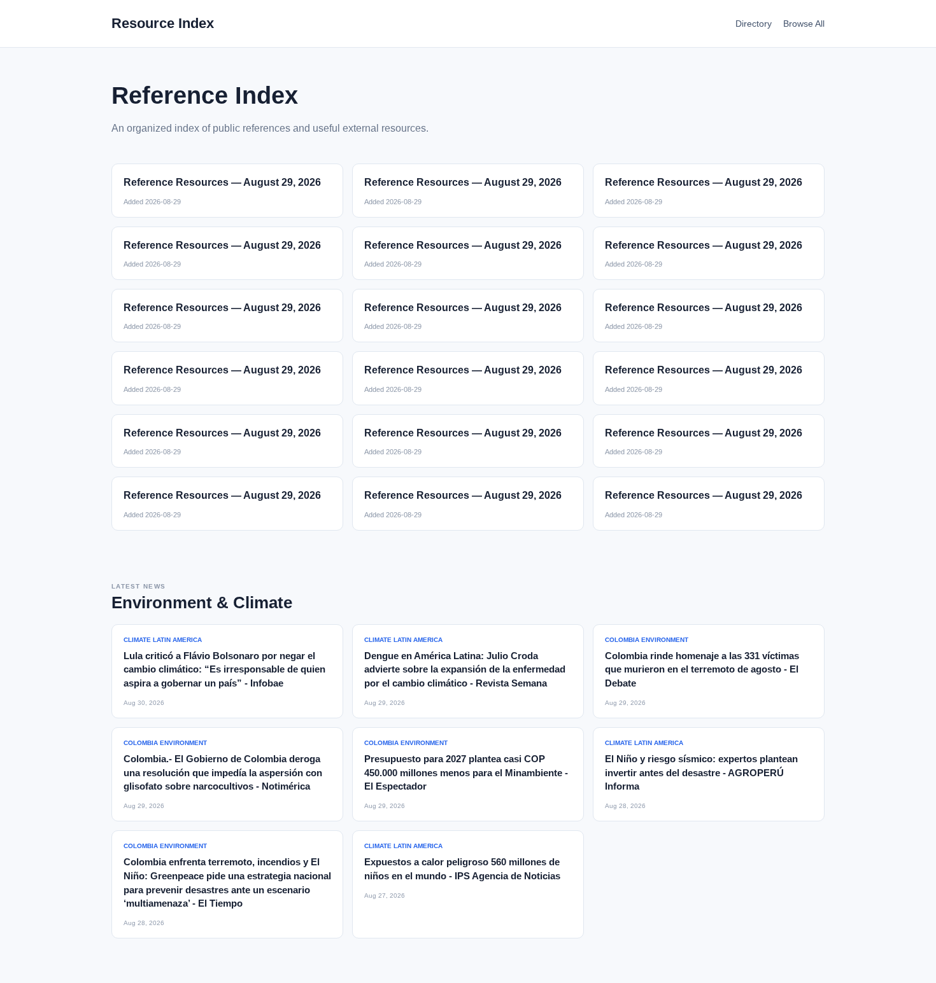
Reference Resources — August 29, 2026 (222, 182)
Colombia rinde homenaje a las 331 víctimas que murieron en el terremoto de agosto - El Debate (702, 669)
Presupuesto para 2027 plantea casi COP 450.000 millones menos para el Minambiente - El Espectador (466, 772)
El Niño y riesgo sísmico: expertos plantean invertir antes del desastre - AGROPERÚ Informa (701, 772)
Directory (753, 23)
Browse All (804, 23)
